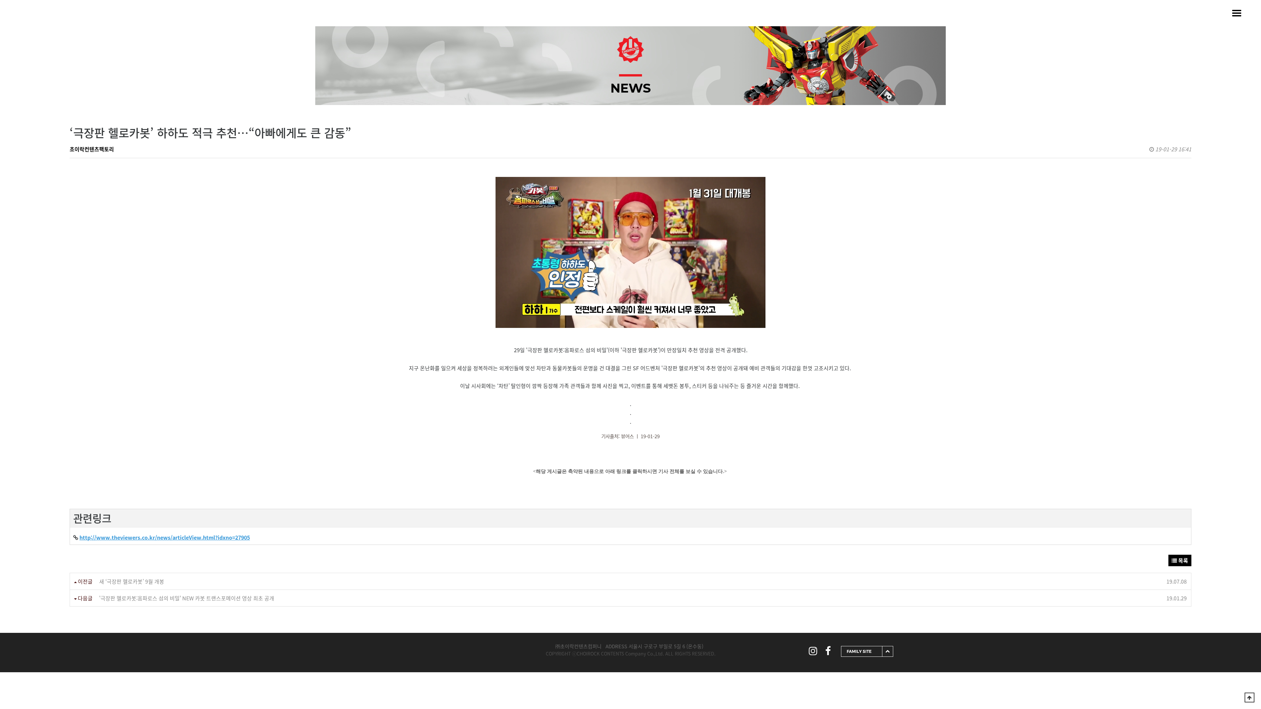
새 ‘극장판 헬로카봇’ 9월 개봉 (131, 581)
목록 (1182, 560)
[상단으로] (1249, 697)
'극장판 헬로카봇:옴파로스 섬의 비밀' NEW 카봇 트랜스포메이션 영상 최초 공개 (186, 598)
